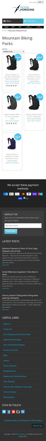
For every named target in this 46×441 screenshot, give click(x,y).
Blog (5, 355)
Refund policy (8, 397)
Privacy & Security (10, 350)
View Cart (31, 21)
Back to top (37, 426)
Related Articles (9, 371)
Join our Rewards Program (14, 345)
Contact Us (7, 329)
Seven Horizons (21, 434)
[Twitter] (4, 412)
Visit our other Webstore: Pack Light (17, 387)
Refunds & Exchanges (12, 340)
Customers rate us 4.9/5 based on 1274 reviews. (23, 420)
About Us (7, 324)
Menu (8, 21)
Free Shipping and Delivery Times (16, 334)
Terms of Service (10, 366)
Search (6, 361)
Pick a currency (33, 2)
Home (4, 31)
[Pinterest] (13, 412)
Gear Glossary (9, 382)
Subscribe (11, 231)
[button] (11, 86)
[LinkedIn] (23, 412)
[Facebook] (8, 412)
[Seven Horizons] (23, 9)
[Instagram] (18, 412)
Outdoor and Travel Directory (14, 376)
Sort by (4, 49)
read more (5, 265)
